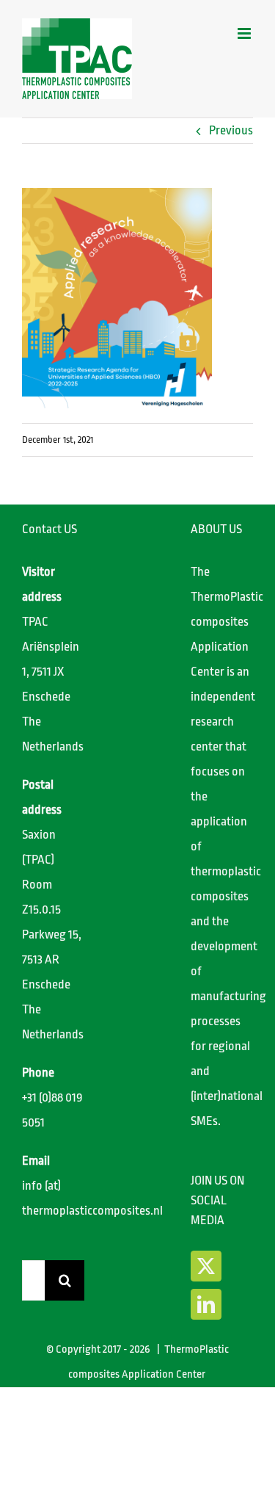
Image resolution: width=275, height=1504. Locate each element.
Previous (231, 130)
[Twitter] (206, 1266)
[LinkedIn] (206, 1304)
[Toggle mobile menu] (245, 33)
